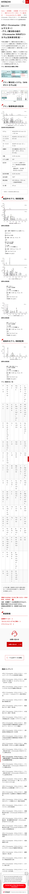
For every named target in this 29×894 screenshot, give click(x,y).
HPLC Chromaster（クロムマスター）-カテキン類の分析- (14, 864)
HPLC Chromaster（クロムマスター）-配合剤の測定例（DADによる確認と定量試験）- (14, 744)
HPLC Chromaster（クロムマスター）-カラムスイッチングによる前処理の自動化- (14, 674)
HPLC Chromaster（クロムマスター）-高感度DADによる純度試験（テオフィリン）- (14, 787)
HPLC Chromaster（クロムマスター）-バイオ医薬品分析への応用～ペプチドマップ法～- (14, 718)
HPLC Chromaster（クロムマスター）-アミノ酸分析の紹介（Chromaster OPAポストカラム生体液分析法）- (14, 773)
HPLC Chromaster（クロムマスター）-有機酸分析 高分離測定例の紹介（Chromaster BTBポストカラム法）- (14, 820)
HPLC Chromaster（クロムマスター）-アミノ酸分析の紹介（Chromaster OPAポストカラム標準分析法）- (14, 765)
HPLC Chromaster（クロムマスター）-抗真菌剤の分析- (14, 841)
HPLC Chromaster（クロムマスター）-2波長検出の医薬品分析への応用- (14, 731)
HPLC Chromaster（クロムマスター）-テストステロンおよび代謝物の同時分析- (14, 687)
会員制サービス (6, 619)
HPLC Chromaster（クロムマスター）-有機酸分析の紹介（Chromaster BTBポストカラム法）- (14, 812)
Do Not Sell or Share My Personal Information (14, 886)
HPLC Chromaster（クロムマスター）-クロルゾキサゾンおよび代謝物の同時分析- (14, 847)
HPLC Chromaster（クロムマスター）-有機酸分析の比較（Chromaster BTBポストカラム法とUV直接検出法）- (14, 827)
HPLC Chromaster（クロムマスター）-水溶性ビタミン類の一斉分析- (14, 712)
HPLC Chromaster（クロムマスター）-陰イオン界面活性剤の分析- (14, 858)
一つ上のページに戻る (15, 658)
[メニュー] (27, 2)
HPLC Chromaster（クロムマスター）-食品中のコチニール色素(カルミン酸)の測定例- (14, 800)
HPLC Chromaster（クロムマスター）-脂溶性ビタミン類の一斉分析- (14, 706)
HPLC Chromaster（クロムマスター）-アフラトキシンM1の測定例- (14, 806)
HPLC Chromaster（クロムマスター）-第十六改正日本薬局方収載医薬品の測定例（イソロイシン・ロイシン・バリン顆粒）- (14, 724)
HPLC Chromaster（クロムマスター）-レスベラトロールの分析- (14, 870)
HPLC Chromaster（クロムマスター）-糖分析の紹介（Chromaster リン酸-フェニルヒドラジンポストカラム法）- (14, 780)
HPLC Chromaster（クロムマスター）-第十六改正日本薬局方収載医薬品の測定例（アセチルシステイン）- (14, 737)
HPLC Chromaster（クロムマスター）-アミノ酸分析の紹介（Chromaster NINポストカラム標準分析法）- (14, 751)
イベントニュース (6, 624)
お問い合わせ (13, 644)
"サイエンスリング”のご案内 (10, 621)
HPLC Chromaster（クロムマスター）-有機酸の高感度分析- (14, 700)
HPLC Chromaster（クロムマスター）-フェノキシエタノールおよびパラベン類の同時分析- (14, 694)
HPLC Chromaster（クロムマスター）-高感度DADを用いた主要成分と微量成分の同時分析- (14, 793)
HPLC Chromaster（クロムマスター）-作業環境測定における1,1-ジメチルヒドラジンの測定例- (14, 835)
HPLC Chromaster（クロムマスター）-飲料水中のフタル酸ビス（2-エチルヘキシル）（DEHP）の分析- (14, 681)
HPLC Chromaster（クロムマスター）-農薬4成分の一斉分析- (14, 853)
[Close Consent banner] (26, 873)
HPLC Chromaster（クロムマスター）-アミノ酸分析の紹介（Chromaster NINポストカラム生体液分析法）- (14, 758)
